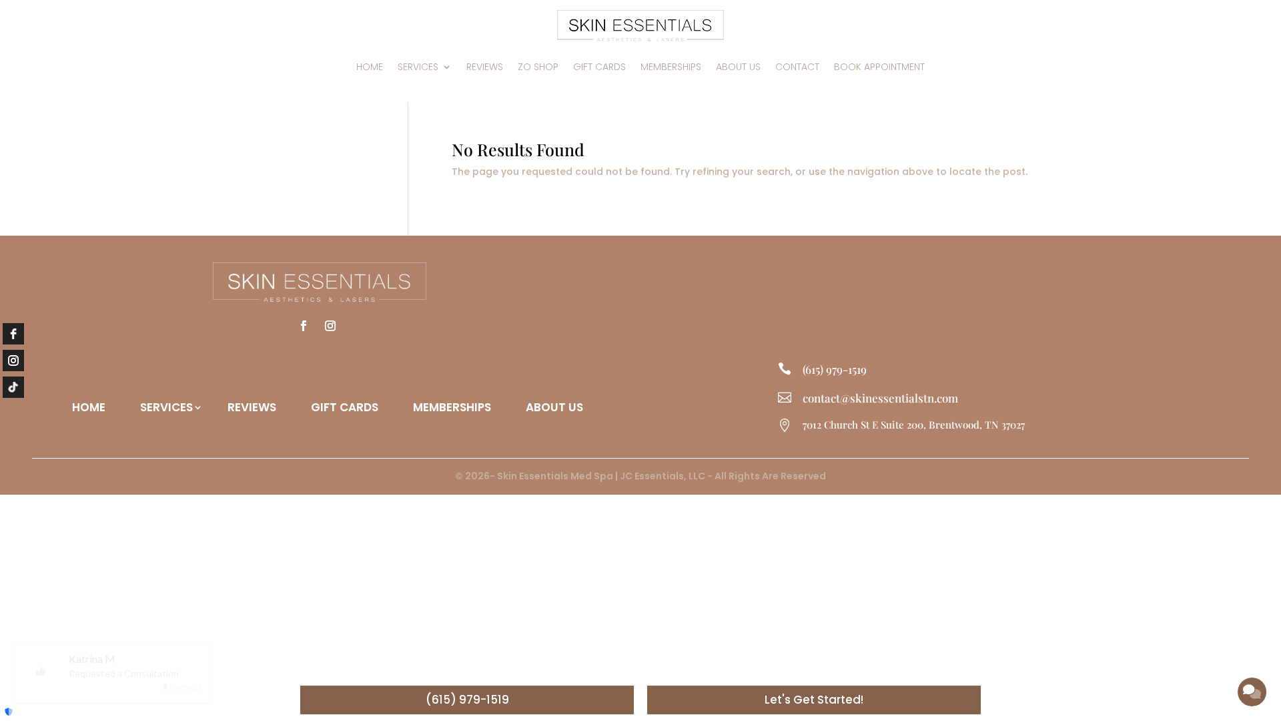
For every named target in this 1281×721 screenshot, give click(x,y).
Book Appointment (879, 66)
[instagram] (13, 360)
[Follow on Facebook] (303, 325)
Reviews (484, 66)
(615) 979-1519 (835, 369)
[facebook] (13, 333)
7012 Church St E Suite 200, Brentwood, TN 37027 (914, 424)
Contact (797, 66)
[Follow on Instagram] (330, 325)
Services (418, 66)
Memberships (670, 66)
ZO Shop (538, 66)
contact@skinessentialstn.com (880, 398)
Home (369, 66)
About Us (738, 66)
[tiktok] (13, 387)
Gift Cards (599, 66)
